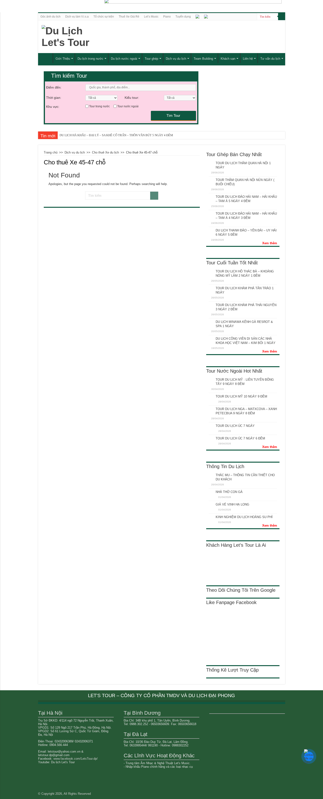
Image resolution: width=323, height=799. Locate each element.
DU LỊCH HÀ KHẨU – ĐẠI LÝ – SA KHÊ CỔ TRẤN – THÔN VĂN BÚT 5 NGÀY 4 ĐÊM (116, 135)
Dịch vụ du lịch (176, 58)
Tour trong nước (99, 106)
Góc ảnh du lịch (50, 16)
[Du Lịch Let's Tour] (87, 36)
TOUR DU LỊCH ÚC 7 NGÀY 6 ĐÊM (240, 438)
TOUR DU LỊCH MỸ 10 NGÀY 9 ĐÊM (241, 396)
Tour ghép (151, 58)
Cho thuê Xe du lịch (105, 152)
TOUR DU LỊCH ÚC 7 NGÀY (235, 426)
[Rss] (253, 17)
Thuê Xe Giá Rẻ (129, 16)
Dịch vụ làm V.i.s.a (77, 16)
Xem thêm (269, 243)
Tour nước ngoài (128, 106)
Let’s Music (151, 16)
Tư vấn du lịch (270, 58)
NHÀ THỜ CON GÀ (229, 492)
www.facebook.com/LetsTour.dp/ (75, 758)
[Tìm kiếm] (281, 16)
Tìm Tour (173, 115)
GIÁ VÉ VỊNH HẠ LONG (232, 504)
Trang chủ (50, 152)
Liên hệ (248, 58)
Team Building (203, 58)
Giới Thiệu (63, 58)
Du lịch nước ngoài (124, 58)
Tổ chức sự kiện (103, 16)
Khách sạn (228, 58)
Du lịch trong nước (90, 58)
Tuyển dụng (183, 16)
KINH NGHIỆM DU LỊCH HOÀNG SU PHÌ (244, 517)
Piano (167, 16)
